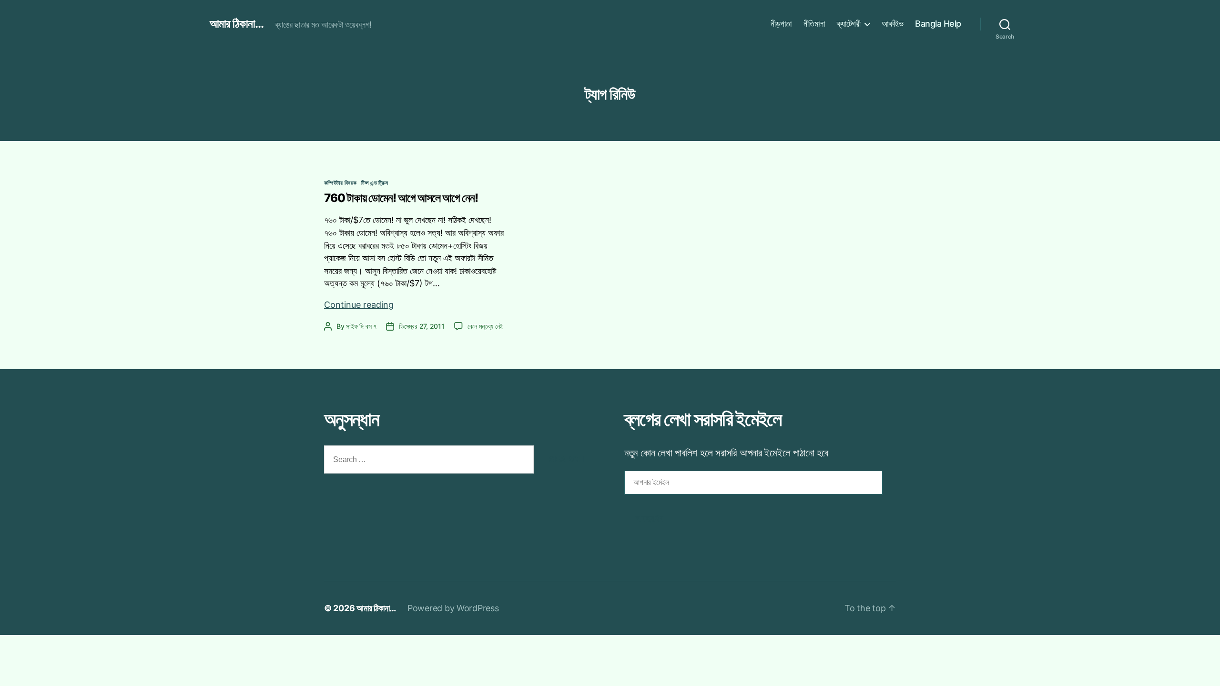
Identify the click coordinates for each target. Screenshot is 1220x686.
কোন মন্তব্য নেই (485, 326)
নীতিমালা (814, 24)
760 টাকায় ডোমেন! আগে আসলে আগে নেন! (401, 198)
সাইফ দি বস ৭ (361, 326)
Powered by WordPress (453, 608)
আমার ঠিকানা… (376, 608)
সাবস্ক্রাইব (649, 518)
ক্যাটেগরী (849, 24)
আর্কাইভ (892, 24)
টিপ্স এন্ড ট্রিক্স (374, 182)
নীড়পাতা (781, 24)
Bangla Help (938, 24)
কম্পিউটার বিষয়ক (340, 182)
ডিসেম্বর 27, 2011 (422, 326)
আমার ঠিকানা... (237, 24)
